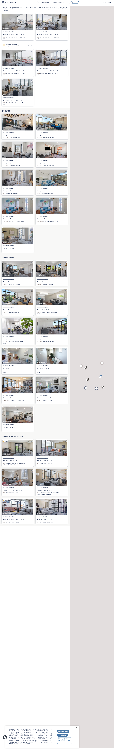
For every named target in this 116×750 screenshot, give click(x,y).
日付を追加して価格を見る (8, 32)
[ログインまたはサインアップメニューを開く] (113, 2)
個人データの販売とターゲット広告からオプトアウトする (64, 740)
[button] (81, 366)
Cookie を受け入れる (63, 731)
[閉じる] (76, 727)
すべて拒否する (62, 735)
